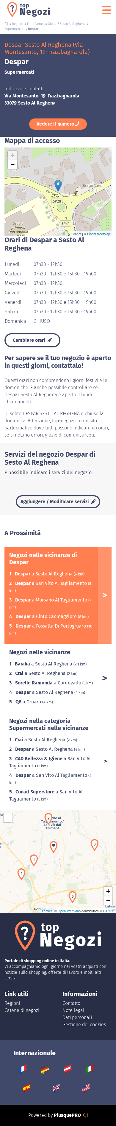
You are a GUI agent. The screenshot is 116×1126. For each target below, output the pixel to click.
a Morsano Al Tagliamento (51, 600)
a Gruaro (28, 702)
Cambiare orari (29, 340)
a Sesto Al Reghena (44, 574)
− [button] (13, 164)
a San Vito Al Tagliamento (51, 583)
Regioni (12, 1003)
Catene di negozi (21, 1010)
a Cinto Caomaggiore (46, 616)
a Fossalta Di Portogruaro (51, 626)
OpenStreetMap (98, 233)
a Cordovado (48, 683)
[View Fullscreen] (8, 817)
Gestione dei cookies (84, 1024)
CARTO (109, 910)
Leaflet (76, 233)
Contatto (71, 1003)
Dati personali (77, 1017)
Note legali (74, 1010)
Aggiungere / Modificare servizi (55, 501)
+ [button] (13, 155)
